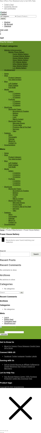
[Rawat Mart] (3, 12)
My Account (8, 24)
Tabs (14, 131)
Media (6, 90)
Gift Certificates (10, 9)
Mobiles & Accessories (13, 50)
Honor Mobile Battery (20, 60)
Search (3, 251)
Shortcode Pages (14, 109)
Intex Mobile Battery (20, 66)
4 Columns (16, 97)
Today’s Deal (9, 5)
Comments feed (10, 321)
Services (16, 129)
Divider (15, 115)
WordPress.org (9, 323)
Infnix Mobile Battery (20, 64)
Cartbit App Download (20, 379)
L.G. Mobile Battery (19, 68)
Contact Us (12, 143)
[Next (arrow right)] (3, 432)
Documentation (9, 145)
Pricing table (17, 125)
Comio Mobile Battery (21, 54)
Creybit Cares (35, 346)
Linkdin (34, 356)
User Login (4, 30)
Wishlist (7, 22)
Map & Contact (18, 119)
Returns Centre (19, 377)
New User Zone (5, 228)
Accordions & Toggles (21, 111)
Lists (14, 117)
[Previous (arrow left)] (1, 432)
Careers (14, 346)
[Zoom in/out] (1, 430)
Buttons (15, 113)
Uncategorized (9, 70)
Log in (6, 317)
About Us (11, 141)
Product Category (14, 78)
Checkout (7, 26)
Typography (12, 137)
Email (2, 332)
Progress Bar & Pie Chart (22, 127)
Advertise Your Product (18, 367)
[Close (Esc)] (7, 430)
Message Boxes (19, 123)
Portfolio (11, 99)
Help (30, 379)
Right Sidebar (13, 86)
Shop (6, 76)
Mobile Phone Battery (16, 52)
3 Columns (16, 95)
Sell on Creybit (9, 365)
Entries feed (8, 319)
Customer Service (10, 7)
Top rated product (14, 80)
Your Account (9, 377)
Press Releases (24, 346)
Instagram (21, 356)
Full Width (12, 88)
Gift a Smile (8, 348)
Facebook (7, 356)
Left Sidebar (13, 84)
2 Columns (16, 93)
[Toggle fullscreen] (3, 430)
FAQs (10, 135)
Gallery (10, 92)
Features (7, 133)
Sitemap (11, 139)
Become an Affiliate (22, 365)
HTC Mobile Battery (20, 62)
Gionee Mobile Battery (21, 58)
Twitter (14, 356)
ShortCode (8, 107)
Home (6, 74)
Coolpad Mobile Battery (21, 56)
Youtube (28, 356)
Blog (6, 82)
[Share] (5, 430)
